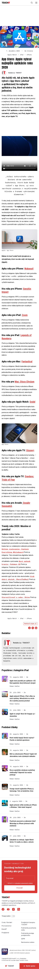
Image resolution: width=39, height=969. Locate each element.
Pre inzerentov (6, 926)
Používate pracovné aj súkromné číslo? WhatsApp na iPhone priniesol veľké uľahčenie (23, 823)
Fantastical (27, 361)
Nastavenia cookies (27, 942)
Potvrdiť (19, 888)
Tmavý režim (6, 916)
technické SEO (7, 960)
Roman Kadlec (15, 686)
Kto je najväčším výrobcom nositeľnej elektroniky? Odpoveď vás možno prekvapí (22, 772)
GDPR (23, 939)
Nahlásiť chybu (29, 623)
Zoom (25, 315)
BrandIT (4, 929)
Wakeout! (28, 268)
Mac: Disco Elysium (24, 381)
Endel (32, 401)
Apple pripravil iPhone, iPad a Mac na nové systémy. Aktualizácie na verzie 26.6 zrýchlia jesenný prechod (22, 698)
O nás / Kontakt (7, 922)
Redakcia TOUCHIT (15, 73)
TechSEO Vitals (23, 960)
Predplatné (5, 932)
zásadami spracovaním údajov (24, 883)
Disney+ (30, 450)
